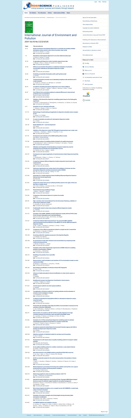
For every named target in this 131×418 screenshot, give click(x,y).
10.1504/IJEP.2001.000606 (42, 84)
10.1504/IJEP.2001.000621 (42, 187)
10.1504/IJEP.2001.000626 (42, 218)
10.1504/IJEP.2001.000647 (42, 355)
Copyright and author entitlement (91, 28)
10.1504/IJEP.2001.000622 (42, 193)
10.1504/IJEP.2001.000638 (42, 296)
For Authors (33, 13)
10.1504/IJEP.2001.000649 (42, 371)
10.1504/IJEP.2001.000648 (42, 364)
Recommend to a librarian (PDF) (90, 43)
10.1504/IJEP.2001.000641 (42, 317)
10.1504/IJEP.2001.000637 (42, 289)
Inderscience (59, 13)
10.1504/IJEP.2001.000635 (42, 278)
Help (99, 1)
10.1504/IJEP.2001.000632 (42, 258)
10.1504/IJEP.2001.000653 (42, 400)
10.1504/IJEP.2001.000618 (42, 166)
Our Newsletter (88, 77)
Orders (50, 13)
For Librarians (42, 13)
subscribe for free (97, 77)
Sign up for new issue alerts (89, 17)
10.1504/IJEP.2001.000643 (42, 331)
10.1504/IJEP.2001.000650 (42, 377)
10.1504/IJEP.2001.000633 (42, 265)
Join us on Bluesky (89, 66)
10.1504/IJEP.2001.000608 (42, 97)
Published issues (50, 17)
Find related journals (88, 55)
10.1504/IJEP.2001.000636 (42, 283)
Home (26, 13)
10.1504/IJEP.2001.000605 (42, 77)
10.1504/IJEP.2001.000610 (42, 116)
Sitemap (104, 1)
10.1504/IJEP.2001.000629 (42, 238)
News (68, 13)
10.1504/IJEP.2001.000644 (42, 337)
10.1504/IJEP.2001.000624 (42, 205)
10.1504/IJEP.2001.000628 (42, 232)
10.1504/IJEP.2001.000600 (42, 59)
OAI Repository (47, 415)
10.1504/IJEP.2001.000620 (42, 180)
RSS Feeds (87, 80)
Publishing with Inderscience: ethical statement (94, 39)
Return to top (104, 411)
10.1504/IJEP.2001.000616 (42, 151)
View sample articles (88, 24)
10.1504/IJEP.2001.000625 (42, 211)
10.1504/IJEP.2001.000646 (42, 350)
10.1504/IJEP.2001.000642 (42, 324)
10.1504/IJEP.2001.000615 (42, 144)
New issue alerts (89, 84)
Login (95, 1)
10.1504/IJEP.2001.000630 (42, 245)
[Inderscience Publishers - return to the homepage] (48, 5)
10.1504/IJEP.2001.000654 (42, 407)
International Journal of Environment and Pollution (35, 17)
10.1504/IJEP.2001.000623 (42, 198)
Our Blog (87, 63)
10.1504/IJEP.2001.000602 (42, 53)
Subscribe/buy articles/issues (90, 21)
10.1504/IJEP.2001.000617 (42, 158)
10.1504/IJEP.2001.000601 (42, 109)
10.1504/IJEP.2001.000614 (42, 139)
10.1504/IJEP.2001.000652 (42, 393)
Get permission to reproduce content (92, 50)
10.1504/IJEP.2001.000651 (42, 385)
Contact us (29, 415)
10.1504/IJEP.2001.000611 (42, 122)
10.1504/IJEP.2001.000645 (42, 344)
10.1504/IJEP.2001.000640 (42, 310)
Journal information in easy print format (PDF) (94, 35)
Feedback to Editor (87, 46)
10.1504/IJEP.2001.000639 (42, 303)
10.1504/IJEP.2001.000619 (42, 173)
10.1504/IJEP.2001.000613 (42, 133)
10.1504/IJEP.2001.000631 (42, 252)
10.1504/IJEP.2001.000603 (42, 64)
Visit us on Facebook (90, 73)
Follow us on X (88, 70)
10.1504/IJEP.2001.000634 (42, 270)
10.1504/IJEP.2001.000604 (42, 71)
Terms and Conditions (72, 415)
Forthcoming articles (88, 31)
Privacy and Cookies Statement (59, 415)
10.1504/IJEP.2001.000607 (42, 89)
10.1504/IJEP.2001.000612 (42, 128)
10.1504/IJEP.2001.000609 (42, 104)
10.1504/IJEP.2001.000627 (42, 227)
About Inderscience (38, 415)
